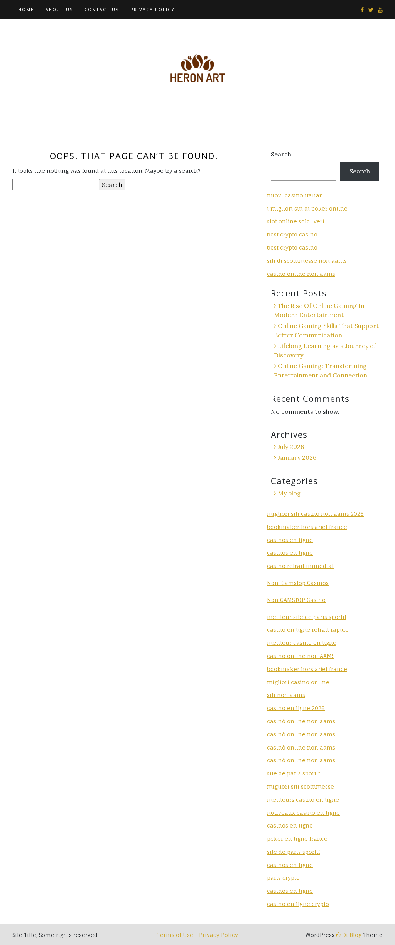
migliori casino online (298, 682)
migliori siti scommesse (300, 786)
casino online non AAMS (300, 656)
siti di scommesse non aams (307, 260)
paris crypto (283, 877)
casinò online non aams (301, 721)
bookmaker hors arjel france (307, 526)
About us (59, 9)
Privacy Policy (152, 9)
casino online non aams (301, 273)
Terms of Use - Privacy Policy (197, 934)
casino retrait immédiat (300, 566)
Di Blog (351, 934)
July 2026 (291, 446)
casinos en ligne (290, 540)
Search (281, 154)
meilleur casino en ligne (301, 642)
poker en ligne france (297, 838)
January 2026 (297, 457)
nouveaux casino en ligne (303, 812)
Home (26, 9)
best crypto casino (292, 234)
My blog (289, 493)
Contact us (101, 9)
